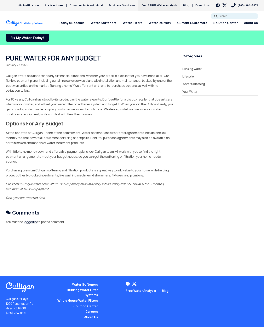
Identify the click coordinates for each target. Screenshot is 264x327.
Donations (202, 5)
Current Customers (192, 23)
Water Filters (132, 23)
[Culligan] (24, 23)
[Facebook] (218, 5)
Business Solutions (122, 5)
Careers (91, 311)
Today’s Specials (71, 23)
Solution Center (225, 23)
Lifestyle (188, 76)
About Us (251, 23)
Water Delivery (160, 23)
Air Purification (28, 5)
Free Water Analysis (141, 291)
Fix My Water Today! (27, 37)
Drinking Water (192, 69)
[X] (224, 5)
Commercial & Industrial (86, 5)
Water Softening (193, 84)
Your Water (189, 92)
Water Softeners (104, 23)
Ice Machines (54, 5)
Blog (186, 5)
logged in (30, 222)
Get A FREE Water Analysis (159, 5)
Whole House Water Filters (77, 300)
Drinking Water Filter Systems (82, 292)
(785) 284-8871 (16, 313)
